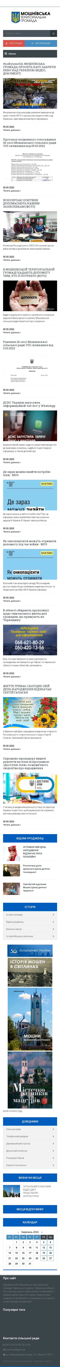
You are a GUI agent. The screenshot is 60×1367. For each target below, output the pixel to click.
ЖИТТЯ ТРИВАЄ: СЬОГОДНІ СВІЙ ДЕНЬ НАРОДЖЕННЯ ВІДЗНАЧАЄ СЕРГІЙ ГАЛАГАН (27, 689)
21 (9, 1258)
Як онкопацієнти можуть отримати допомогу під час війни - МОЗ (29, 542)
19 (43, 1253)
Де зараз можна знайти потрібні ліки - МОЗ (27, 473)
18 (37, 1253)
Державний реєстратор (18, 1143)
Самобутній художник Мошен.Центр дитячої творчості (35, 887)
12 (43, 1247)
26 (43, 1258)
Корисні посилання (16, 1165)
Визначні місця (14, 929)
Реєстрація (15, 43)
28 (9, 1264)
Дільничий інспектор (16, 1151)
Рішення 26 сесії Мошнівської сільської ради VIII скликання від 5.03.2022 (28, 345)
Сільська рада (13, 1129)
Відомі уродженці (15, 922)
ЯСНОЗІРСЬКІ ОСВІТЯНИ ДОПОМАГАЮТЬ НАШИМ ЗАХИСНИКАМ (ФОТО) (21, 203)
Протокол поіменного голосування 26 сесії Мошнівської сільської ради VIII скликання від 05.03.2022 (29, 143)
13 (50, 1247)
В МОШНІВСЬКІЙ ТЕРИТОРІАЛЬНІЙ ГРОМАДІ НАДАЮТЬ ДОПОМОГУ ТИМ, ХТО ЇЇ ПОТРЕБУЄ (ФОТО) (29, 273)
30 (23, 1264)
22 (16, 1258)
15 (16, 1253)
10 (30, 1247)
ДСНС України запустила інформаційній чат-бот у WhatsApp (29, 404)
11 (37, 1247)
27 (50, 1258)
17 (30, 1253)
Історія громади (14, 914)
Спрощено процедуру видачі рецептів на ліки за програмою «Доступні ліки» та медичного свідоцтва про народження (26, 763)
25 (37, 1258)
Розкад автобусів (15, 1158)
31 (30, 1264)
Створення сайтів (42, 1361)
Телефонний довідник (17, 1136)
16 (23, 1253)
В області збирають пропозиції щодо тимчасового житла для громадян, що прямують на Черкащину (26, 615)
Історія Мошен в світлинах (19, 936)
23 (23, 1258)
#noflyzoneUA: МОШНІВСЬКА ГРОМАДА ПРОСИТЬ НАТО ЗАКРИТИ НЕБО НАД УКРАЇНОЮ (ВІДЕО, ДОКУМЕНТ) (29, 68)
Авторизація (42, 43)
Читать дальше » (12, 130)
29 (16, 1264)
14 (9, 1253)
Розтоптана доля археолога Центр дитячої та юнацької (36, 868)
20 (50, 1253)
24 (30, 1258)
